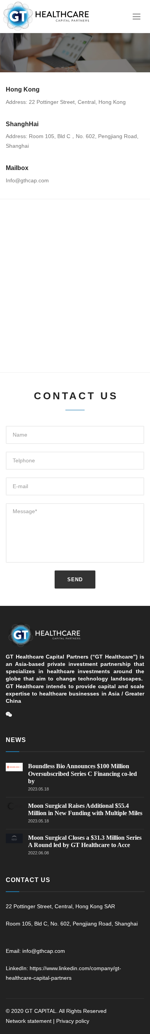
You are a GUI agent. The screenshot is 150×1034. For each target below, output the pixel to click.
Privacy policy (72, 1021)
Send (75, 579)
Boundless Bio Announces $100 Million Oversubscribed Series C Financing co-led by (82, 773)
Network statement (29, 1021)
